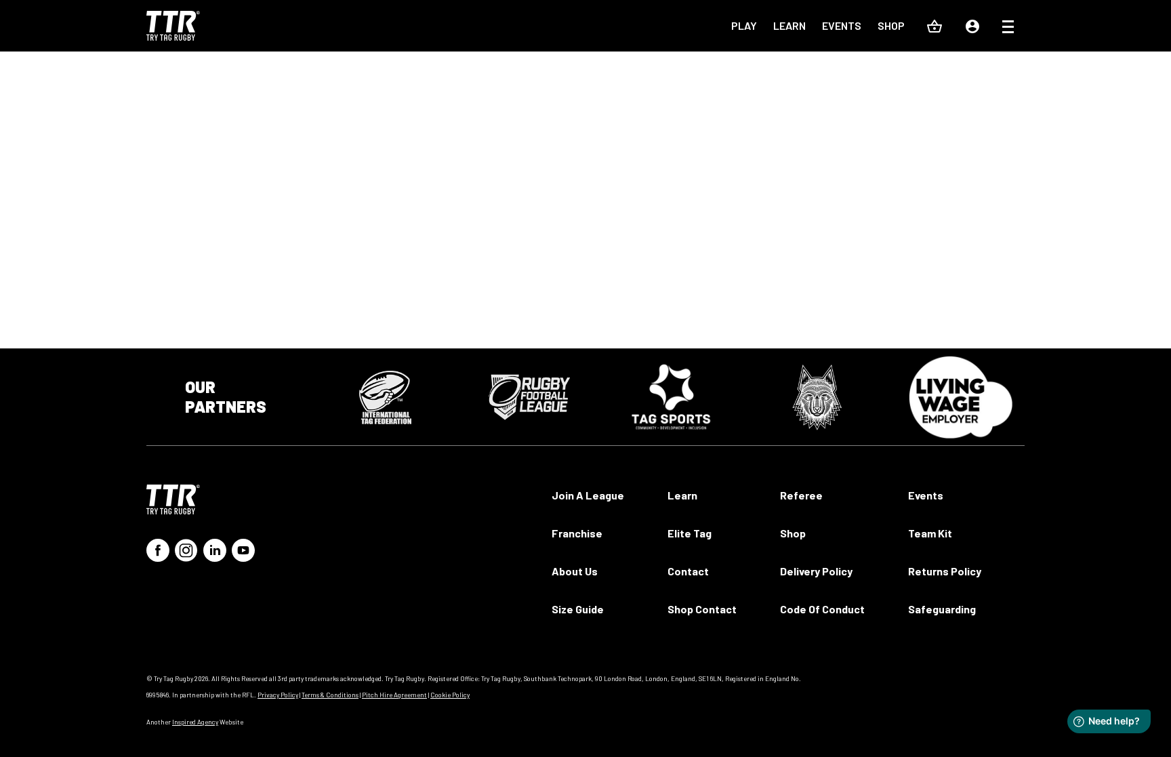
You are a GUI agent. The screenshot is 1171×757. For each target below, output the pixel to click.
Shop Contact (702, 608)
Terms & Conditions (330, 695)
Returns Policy (944, 571)
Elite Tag (689, 533)
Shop (891, 25)
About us (575, 571)
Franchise (577, 533)
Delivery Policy (816, 571)
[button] (1008, 28)
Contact (688, 571)
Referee (801, 495)
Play (744, 25)
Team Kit (930, 533)
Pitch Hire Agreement (394, 695)
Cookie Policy (450, 695)
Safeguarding (942, 608)
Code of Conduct (822, 608)
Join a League (588, 495)
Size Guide (578, 608)
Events (841, 25)
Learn (789, 25)
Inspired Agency (195, 722)
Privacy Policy (278, 695)
